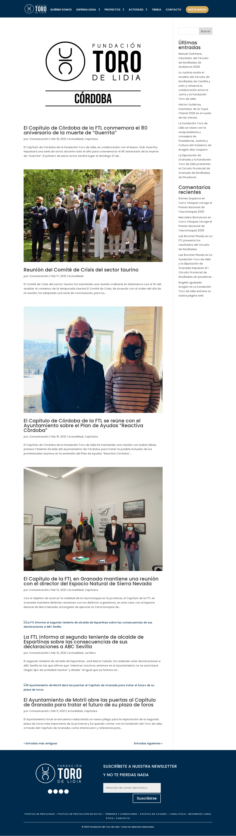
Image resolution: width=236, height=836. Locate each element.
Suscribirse (147, 798)
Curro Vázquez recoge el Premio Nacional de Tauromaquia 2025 (195, 207)
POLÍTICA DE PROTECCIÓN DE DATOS (80, 813)
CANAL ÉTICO (178, 813)
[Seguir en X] (61, 791)
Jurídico (90, 653)
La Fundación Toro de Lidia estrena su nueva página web (194, 291)
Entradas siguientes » (148, 743)
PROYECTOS (112, 9)
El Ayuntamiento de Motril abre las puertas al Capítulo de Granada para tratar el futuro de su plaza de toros (90, 702)
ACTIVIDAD (136, 9)
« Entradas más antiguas (40, 743)
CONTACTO (173, 9)
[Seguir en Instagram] (55, 791)
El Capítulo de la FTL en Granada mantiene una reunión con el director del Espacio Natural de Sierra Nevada (91, 581)
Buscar (205, 31)
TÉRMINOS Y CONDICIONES (121, 813)
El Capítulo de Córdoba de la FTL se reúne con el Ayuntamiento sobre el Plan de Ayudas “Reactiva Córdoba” (83, 425)
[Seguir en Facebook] (50, 791)
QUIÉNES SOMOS (61, 9)
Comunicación (39, 139)
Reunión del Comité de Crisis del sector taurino (81, 270)
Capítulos (91, 139)
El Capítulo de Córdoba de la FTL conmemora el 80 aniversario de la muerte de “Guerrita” (86, 130)
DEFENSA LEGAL (86, 9)
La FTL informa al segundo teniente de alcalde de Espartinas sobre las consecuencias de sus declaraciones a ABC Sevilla (84, 642)
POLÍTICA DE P (40, 813)
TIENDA (156, 9)
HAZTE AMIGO (197, 9)
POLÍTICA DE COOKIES (153, 813)
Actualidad (75, 139)
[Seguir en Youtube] (66, 791)
